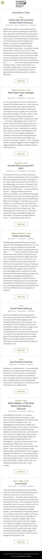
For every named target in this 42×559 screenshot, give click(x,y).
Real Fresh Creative (24, 556)
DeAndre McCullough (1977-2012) (21, 167)
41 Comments (21, 311)
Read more (21, 81)
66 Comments (21, 98)
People (20, 481)
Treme (21, 17)
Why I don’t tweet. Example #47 (21, 94)
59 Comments (23, 25)
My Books (18, 163)
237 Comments (21, 171)
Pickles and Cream (21, 236)
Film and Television (18, 90)
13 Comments (22, 411)
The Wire (18, 401)
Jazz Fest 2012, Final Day (21, 362)
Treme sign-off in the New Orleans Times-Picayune (21, 21)
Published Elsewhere (18, 233)
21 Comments (21, 238)
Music (15, 481)
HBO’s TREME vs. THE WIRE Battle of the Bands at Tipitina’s (21, 406)
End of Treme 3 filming (21, 308)
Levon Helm (21, 483)
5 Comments (21, 364)
